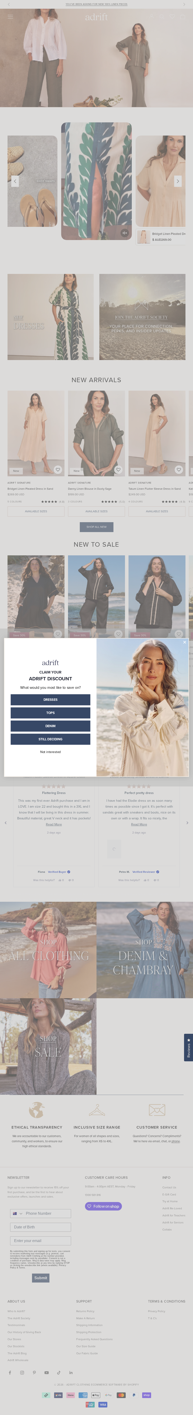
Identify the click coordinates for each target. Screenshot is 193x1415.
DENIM (50, 726)
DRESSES (51, 699)
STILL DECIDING (51, 739)
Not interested (50, 752)
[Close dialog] (184, 642)
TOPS (50, 712)
